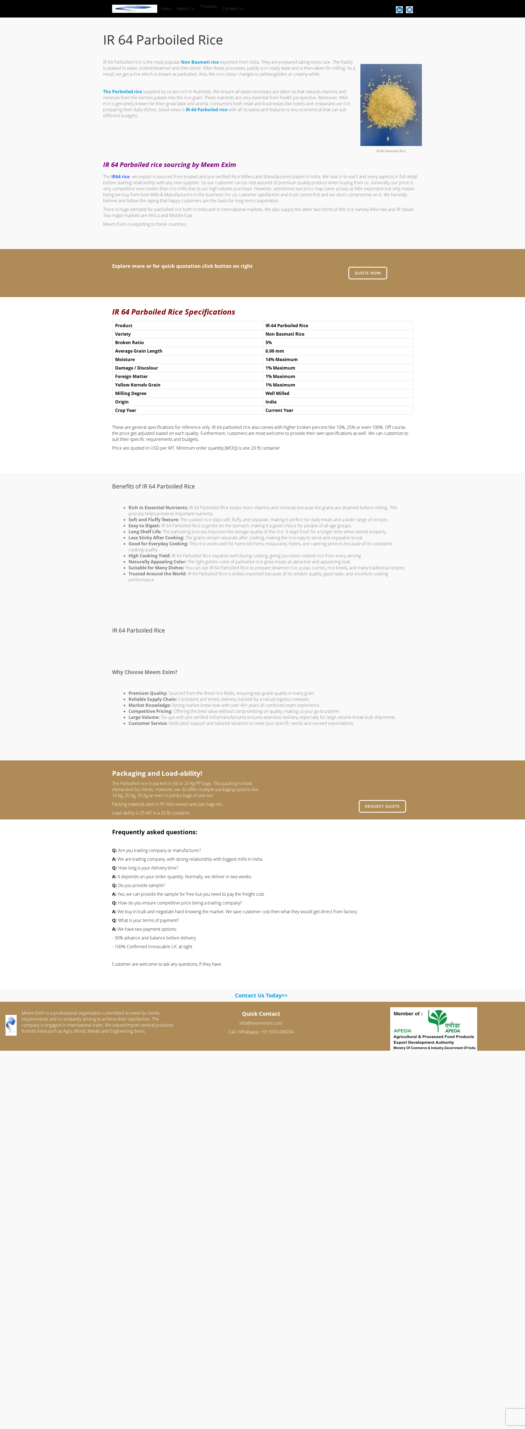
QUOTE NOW (368, 273)
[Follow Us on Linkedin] (399, 9)
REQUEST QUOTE (382, 806)
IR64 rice (120, 177)
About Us (186, 9)
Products (208, 6)
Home (165, 9)
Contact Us (233, 9)
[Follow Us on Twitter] (409, 9)
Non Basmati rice (200, 62)
